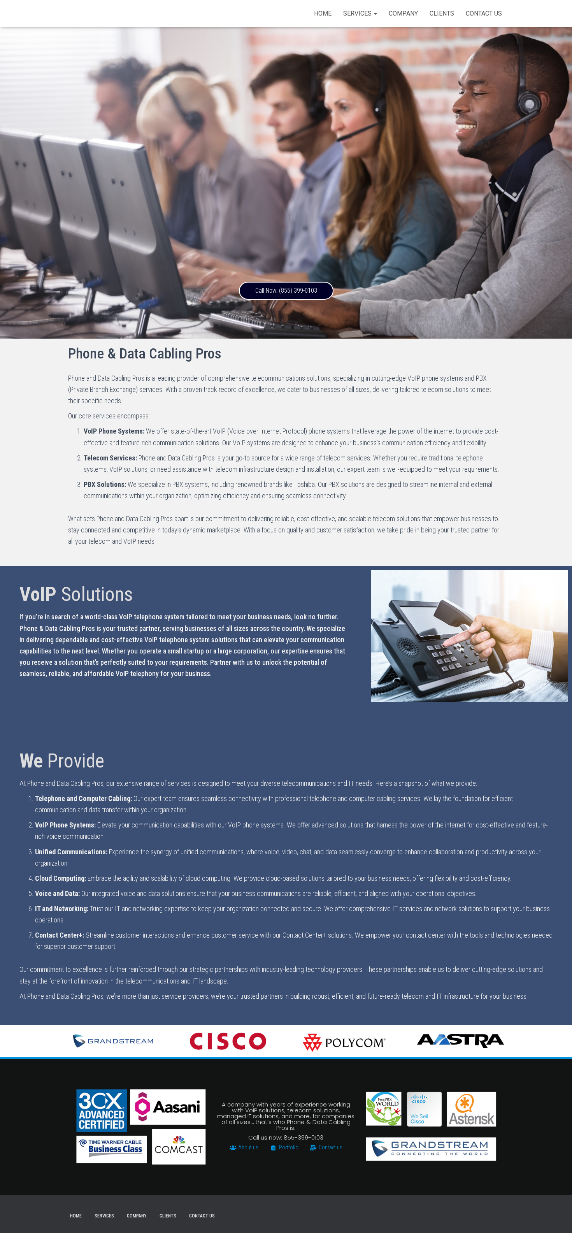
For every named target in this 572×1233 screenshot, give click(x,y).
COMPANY (403, 13)
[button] (286, 291)
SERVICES (358, 13)
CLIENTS (442, 13)
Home (323, 13)
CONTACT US (484, 13)
